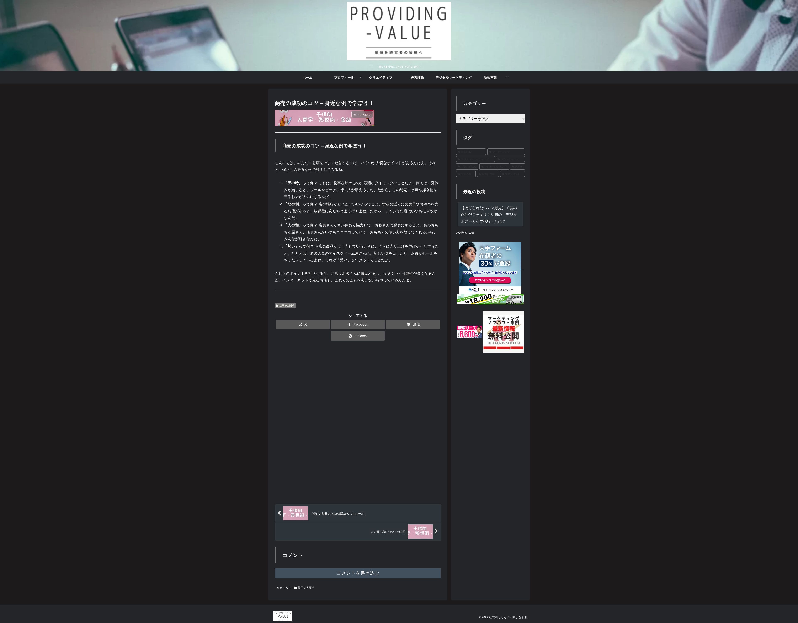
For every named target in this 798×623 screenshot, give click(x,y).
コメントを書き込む (358, 573)
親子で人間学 (286, 305)
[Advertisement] (358, 357)
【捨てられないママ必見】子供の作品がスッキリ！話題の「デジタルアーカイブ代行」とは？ (489, 214)
